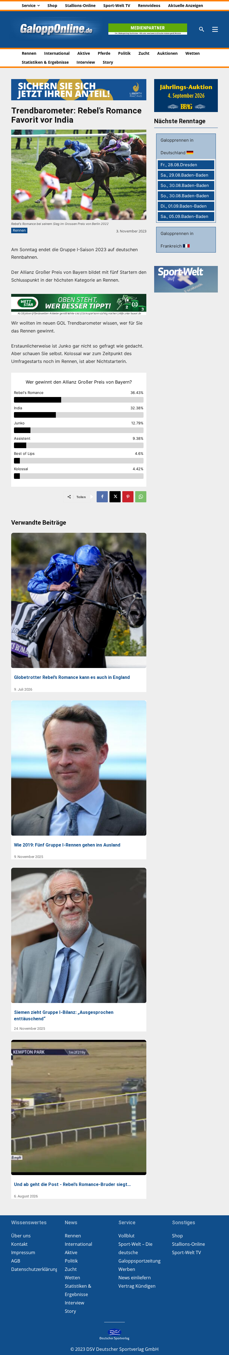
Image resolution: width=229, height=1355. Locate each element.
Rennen (19, 230)
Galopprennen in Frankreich (177, 240)
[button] (201, 29)
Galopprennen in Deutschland (177, 146)
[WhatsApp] (140, 496)
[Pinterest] (127, 496)
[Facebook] (102, 496)
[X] (115, 496)
